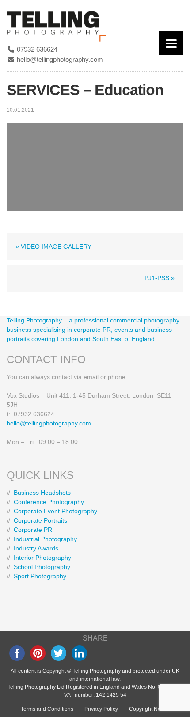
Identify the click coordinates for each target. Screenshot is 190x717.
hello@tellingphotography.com (59, 59)
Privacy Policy (101, 709)
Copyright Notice (149, 709)
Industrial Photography (45, 538)
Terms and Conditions (47, 709)
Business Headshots (42, 492)
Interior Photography (42, 557)
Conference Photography (49, 501)
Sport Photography (40, 576)
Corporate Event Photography (55, 511)
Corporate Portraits (40, 520)
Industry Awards (36, 548)
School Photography (42, 566)
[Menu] (171, 43)
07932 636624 (36, 49)
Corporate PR (33, 529)
